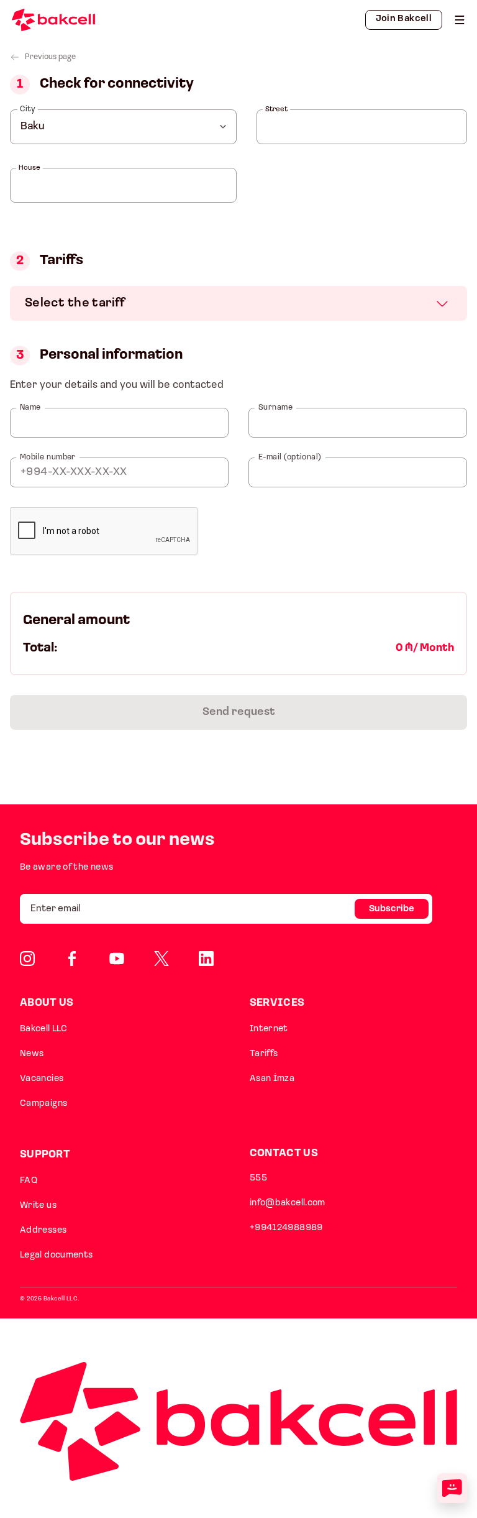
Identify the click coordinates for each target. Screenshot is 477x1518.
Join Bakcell (404, 19)
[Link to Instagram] (27, 958)
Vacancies (41, 1078)
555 (258, 1178)
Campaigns (43, 1103)
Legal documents (56, 1255)
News (31, 1054)
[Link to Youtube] (116, 958)
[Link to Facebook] (72, 958)
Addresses (43, 1230)
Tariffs (264, 1054)
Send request (238, 712)
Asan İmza (272, 1078)
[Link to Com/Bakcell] (161, 958)
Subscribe (391, 909)
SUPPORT (45, 1154)
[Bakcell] (459, 20)
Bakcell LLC (43, 1029)
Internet (269, 1029)
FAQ (28, 1180)
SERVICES (277, 1003)
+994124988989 (286, 1228)
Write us (38, 1205)
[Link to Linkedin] (206, 958)
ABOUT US (46, 1003)
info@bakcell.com (287, 1203)
